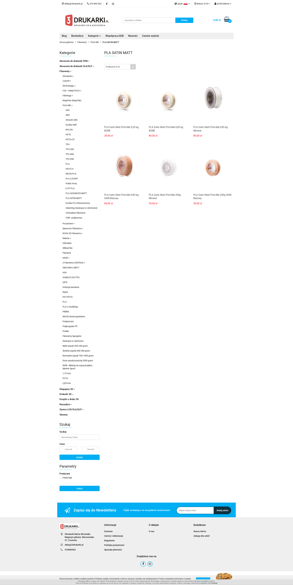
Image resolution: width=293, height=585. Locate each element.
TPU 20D (70, 149)
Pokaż (80, 488)
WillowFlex (67, 248)
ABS (68, 115)
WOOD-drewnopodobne (74, 316)
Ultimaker (67, 243)
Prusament (68, 223)
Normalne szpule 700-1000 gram (78, 355)
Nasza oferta (200, 531)
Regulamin (109, 540)
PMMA (66, 311)
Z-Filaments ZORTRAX (73, 262)
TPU (68, 144)
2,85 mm (67, 383)
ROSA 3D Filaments (72, 233)
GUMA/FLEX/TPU (71, 277)
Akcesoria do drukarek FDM (74, 61)
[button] (110, 525)
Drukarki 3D (66, 394)
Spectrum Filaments (72, 228)
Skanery (64, 414)
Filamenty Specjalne (72, 336)
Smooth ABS (72, 120)
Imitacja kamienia (71, 287)
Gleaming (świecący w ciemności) (81, 208)
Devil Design (68, 86)
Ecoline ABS (71, 125)
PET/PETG (68, 297)
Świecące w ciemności (73, 341)
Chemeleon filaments (75, 213)
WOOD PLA (71, 173)
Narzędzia (65, 404)
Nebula (66, 238)
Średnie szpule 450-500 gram (76, 351)
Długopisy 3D (67, 389)
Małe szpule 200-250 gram (75, 346)
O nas (151, 531)
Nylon (65, 292)
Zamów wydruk (150, 35)
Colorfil (66, 81)
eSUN (65, 258)
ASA (68, 110)
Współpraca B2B (114, 35)
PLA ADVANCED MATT (76, 193)
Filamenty (65, 71)
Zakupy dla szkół (202, 536)
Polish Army (71, 183)
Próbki (66, 331)
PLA (68, 164)
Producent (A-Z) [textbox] (113, 67)
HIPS (65, 282)
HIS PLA (69, 169)
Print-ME (67, 105)
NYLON (69, 129)
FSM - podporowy (74, 218)
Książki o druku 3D (69, 399)
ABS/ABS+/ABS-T (71, 267)
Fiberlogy (67, 95)
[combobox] (120, 66)
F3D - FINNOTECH (71, 90)
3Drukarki (67, 76)
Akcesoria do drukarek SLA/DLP (76, 66)
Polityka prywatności (114, 545)
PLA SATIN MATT (74, 198)
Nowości (132, 35)
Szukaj (79, 457)
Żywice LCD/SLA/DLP (71, 409)
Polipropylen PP (70, 326)
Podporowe (68, 321)
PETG (68, 134)
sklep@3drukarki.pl (74, 545)
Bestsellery (77, 35)
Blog (64, 35)
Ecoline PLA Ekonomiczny (78, 203)
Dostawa (108, 531)
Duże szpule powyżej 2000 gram (78, 360)
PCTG (65, 378)
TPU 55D (70, 159)
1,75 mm (67, 373)
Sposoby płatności (113, 549)
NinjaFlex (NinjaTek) (72, 100)
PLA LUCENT (72, 178)
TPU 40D (70, 154)
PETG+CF (70, 139)
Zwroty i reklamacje (113, 536)
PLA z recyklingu (70, 306)
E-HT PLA (70, 188)
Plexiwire (67, 253)
